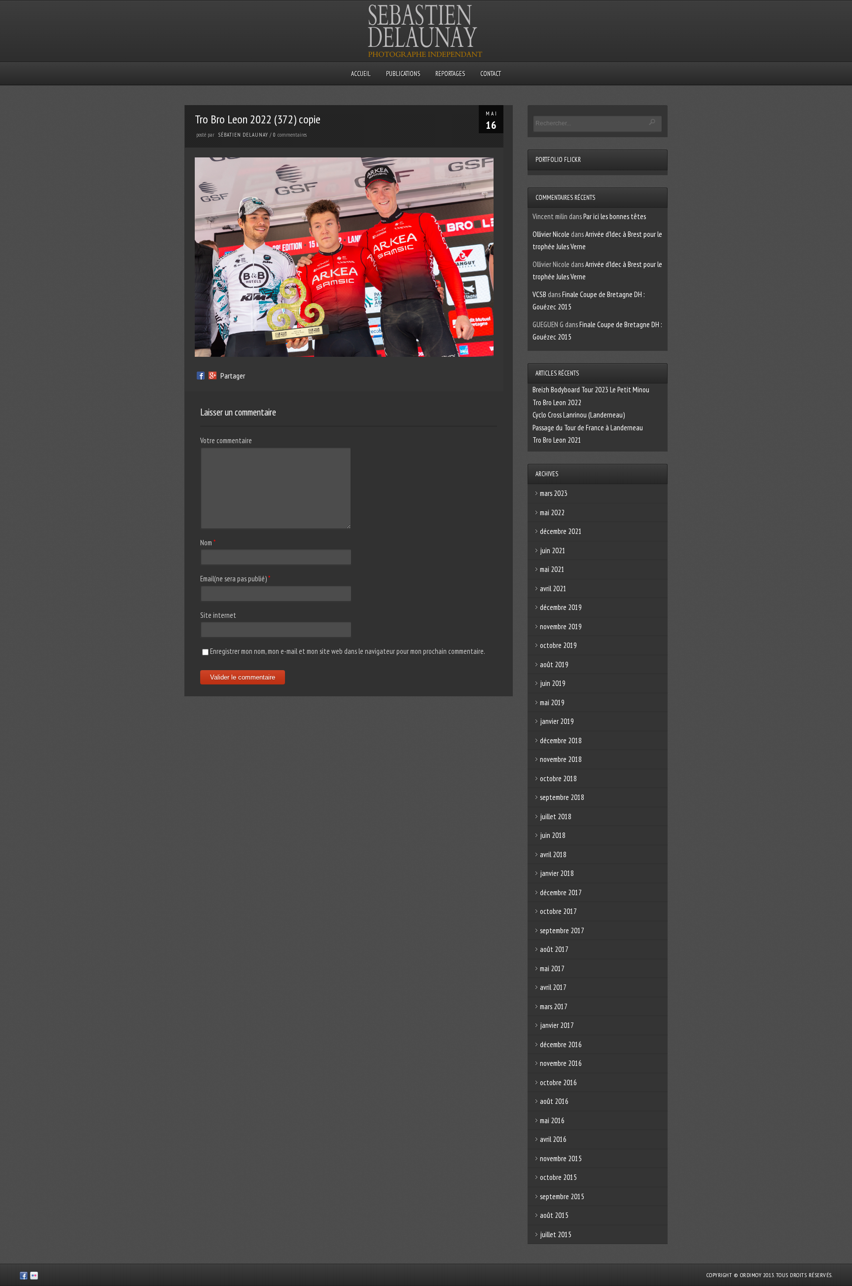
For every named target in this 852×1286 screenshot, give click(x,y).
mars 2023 (554, 493)
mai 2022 (552, 512)
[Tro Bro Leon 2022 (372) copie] (344, 354)
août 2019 (554, 664)
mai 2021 (552, 569)
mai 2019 (552, 702)
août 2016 (554, 1101)
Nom (206, 542)
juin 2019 (553, 683)
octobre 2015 (558, 1177)
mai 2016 (552, 1120)
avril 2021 (553, 588)
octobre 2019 (558, 645)
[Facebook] (201, 375)
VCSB (539, 294)
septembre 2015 (562, 1196)
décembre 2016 (561, 1044)
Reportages (450, 74)
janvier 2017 (557, 1025)
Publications (403, 74)
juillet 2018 (555, 816)
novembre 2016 (561, 1063)
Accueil (361, 74)
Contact (490, 74)
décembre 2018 (561, 740)
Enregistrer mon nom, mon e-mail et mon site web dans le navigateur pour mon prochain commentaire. (347, 651)
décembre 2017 (561, 892)
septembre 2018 (562, 797)
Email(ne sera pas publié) (233, 578)
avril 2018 (553, 854)
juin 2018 (553, 835)
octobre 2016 (558, 1082)
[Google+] (212, 375)
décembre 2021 (561, 531)
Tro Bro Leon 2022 (556, 402)
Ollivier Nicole (550, 234)
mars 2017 (554, 1006)
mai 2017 (552, 968)
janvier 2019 (557, 721)
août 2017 (554, 949)
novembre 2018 (561, 759)
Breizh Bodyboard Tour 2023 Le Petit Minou (590, 389)
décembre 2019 (561, 607)
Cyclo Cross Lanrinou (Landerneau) (578, 414)
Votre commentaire (226, 440)
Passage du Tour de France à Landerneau (587, 427)
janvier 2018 (557, 873)
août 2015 (554, 1215)
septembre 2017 (562, 930)
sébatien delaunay (243, 134)
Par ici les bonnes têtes (614, 216)
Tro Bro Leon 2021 (556, 440)
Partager (232, 375)
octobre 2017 (558, 911)
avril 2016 (553, 1139)
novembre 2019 (561, 626)
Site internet (218, 615)
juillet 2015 (555, 1234)
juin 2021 (553, 550)
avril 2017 (553, 987)
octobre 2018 (558, 778)
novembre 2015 (561, 1158)
